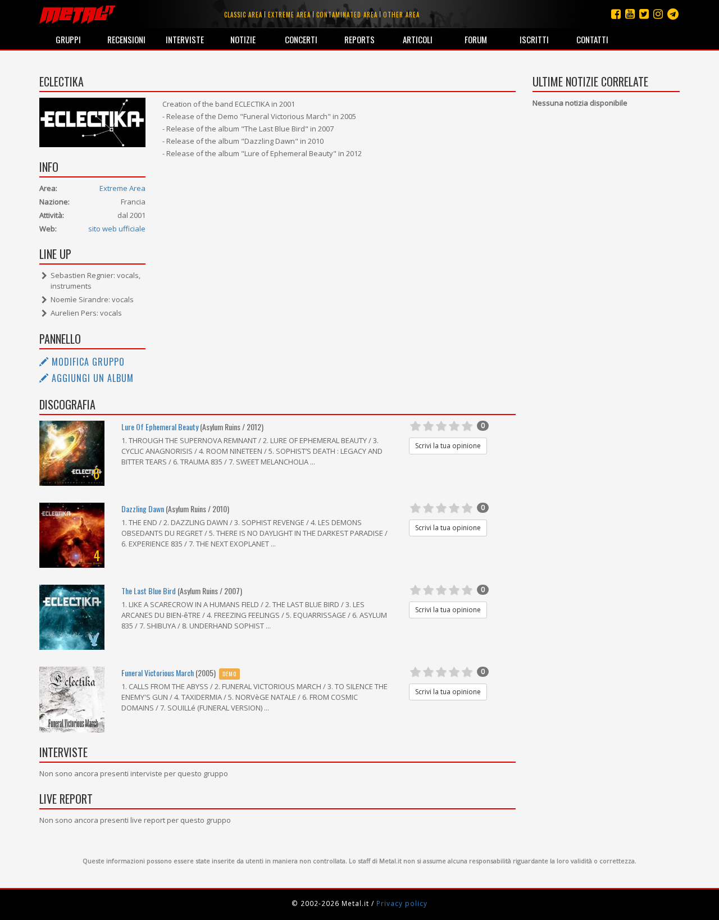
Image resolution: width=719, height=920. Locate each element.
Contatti (592, 39)
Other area (401, 14)
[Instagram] (673, 13)
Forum (476, 39)
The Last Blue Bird (148, 590)
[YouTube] (630, 13)
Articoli (418, 39)
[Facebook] (616, 13)
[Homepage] (77, 14)
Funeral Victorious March (157, 672)
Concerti (301, 39)
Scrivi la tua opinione (448, 445)
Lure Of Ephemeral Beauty (159, 426)
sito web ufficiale (116, 229)
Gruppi (68, 39)
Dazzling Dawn (142, 508)
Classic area (243, 14)
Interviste (185, 39)
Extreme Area (122, 188)
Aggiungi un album (91, 378)
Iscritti (534, 39)
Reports (359, 39)
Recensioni (126, 39)
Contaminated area (346, 14)
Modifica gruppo (87, 361)
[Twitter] (644, 13)
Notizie (243, 39)
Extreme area (289, 14)
